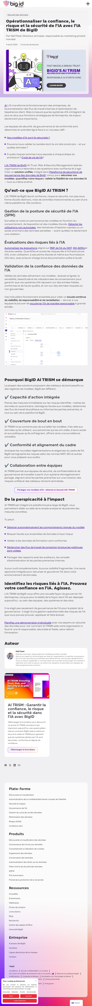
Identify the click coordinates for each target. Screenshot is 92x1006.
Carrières (13, 948)
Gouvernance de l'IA (18, 808)
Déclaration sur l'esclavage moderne (56, 976)
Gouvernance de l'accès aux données (26, 844)
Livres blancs (15, 912)
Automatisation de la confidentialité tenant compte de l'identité (37, 799)
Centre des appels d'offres (20, 925)
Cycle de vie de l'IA (32, 157)
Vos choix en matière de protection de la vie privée (29, 974)
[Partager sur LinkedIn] (14, 765)
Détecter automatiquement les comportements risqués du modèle (45, 527)
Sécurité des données (18, 15)
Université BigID (16, 929)
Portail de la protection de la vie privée (26, 880)
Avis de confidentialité (29, 971)
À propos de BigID (17, 943)
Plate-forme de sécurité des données (26, 867)
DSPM (11, 871)
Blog (11, 916)
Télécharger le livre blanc (23, 750)
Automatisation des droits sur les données (28, 862)
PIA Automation (16, 875)
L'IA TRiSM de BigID (15, 165)
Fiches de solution (17, 907)
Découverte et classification (21, 795)
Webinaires (14, 903)
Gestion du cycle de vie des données (25, 813)
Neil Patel (16, 36)
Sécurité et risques (17, 804)
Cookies (44, 971)
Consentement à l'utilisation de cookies (26, 849)
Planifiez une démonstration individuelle (27, 623)
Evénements (14, 898)
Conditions (13, 971)
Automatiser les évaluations (20, 248)
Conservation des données (21, 858)
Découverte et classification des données (27, 840)
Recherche (14, 921)
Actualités (13, 894)
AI (5, 105)
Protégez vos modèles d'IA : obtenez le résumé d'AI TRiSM (46, 490)
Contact (12, 957)
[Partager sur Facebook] (5, 765)
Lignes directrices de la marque (23, 952)
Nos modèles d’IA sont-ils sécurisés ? (28, 138)
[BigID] (13, 3)
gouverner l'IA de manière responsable (52, 303)
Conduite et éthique (30, 976)
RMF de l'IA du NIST (61, 248)
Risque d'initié (15, 821)
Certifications (14, 976)
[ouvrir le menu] (88, 3)
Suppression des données (20, 853)
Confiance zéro (16, 826)
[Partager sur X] (10, 765)
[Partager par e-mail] (19, 765)
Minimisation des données (20, 817)
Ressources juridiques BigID (68, 974)
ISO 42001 (79, 248)
